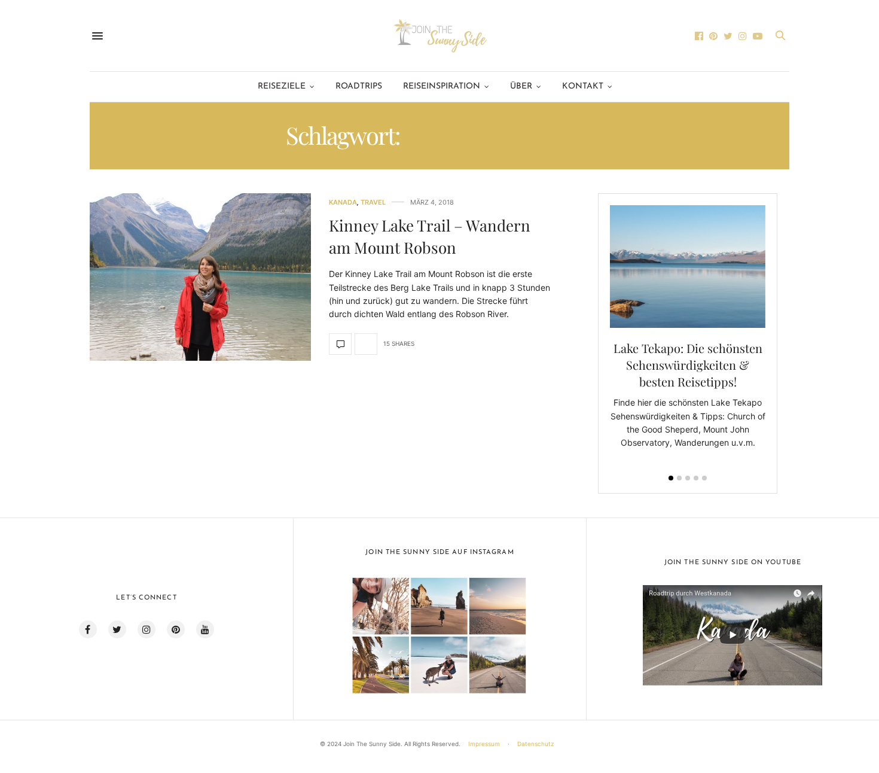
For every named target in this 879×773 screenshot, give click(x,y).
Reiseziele (282, 86)
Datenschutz (535, 743)
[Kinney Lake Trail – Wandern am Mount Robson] (200, 277)
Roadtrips (358, 86)
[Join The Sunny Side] (439, 35)
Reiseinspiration (441, 86)
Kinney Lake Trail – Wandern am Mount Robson (429, 236)
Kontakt (582, 86)
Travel (373, 202)
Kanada (343, 202)
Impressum (484, 743)
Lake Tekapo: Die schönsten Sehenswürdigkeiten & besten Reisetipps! (688, 364)
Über (521, 86)
